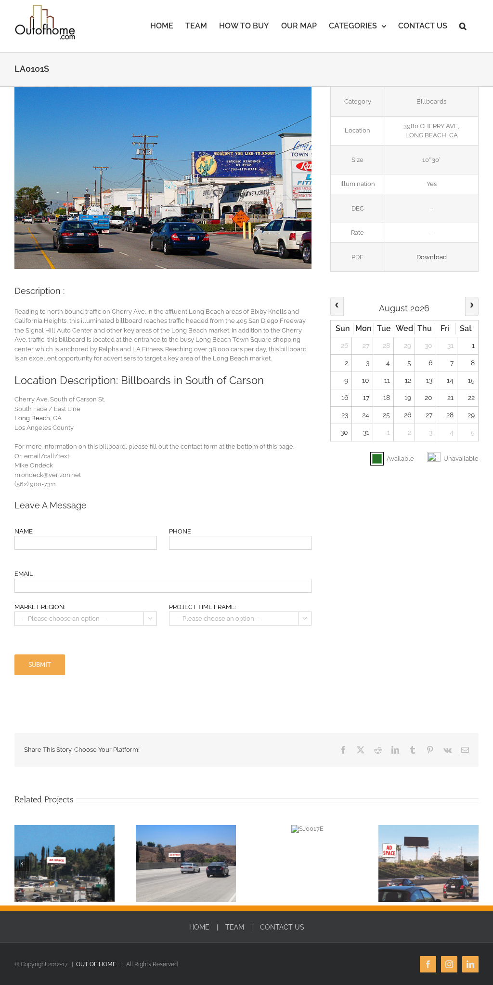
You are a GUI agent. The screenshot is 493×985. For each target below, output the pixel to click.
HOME (199, 927)
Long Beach (32, 418)
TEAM (234, 927)
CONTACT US (282, 927)
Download (431, 257)
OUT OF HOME (96, 964)
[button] (463, 26)
